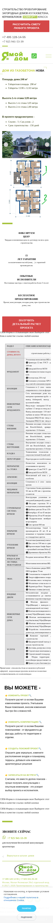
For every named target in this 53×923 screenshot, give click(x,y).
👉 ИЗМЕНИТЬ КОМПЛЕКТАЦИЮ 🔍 (23, 722)
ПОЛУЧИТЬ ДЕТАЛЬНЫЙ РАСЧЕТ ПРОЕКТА (26, 324)
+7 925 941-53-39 (13, 41)
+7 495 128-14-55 (14, 37)
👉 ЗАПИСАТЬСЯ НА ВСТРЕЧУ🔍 (22, 775)
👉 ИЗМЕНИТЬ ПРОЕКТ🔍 (18, 695)
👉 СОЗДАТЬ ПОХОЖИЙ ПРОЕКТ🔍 (23, 748)
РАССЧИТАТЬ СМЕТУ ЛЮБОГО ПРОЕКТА (26, 26)
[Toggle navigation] (49, 56)
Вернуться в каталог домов (20, 855)
